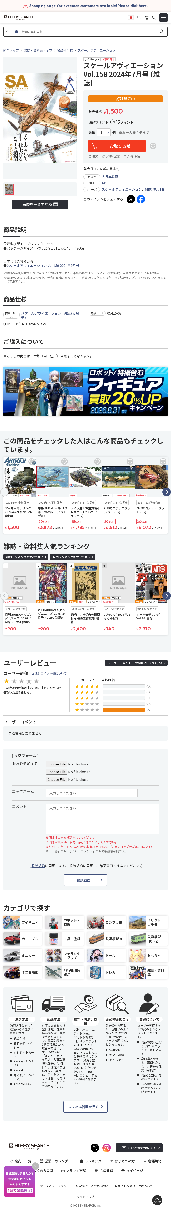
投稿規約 (38, 865)
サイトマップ (85, 1197)
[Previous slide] (4, 492)
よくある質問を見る (84, 1106)
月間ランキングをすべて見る (71, 557)
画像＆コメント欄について (49, 673)
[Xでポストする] (131, 199)
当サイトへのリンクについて (134, 1186)
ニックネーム (23, 791)
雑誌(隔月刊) (154, 189)
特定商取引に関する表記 (92, 1186)
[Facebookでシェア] (141, 199)
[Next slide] (166, 492)
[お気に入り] (139, 17)
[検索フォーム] (154, 18)
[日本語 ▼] (130, 17)
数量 (91, 132)
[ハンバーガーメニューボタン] (163, 17)
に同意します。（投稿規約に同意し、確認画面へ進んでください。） (88, 866)
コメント (19, 806)
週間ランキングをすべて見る (25, 557)
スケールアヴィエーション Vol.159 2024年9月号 (43, 265)
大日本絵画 (110, 176)
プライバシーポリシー (54, 1186)
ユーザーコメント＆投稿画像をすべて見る (135, 663)
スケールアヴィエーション (122, 189)
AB (104, 182)
